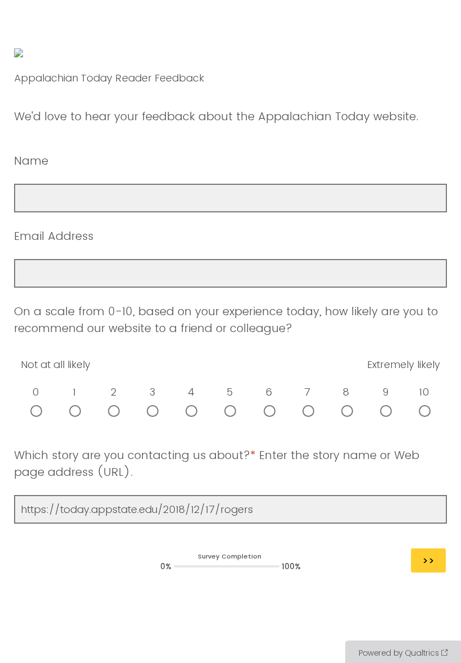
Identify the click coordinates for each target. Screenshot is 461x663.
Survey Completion (229, 556)
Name (33, 161)
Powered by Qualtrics (399, 653)
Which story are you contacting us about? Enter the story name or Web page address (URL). (216, 463)
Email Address (53, 236)
